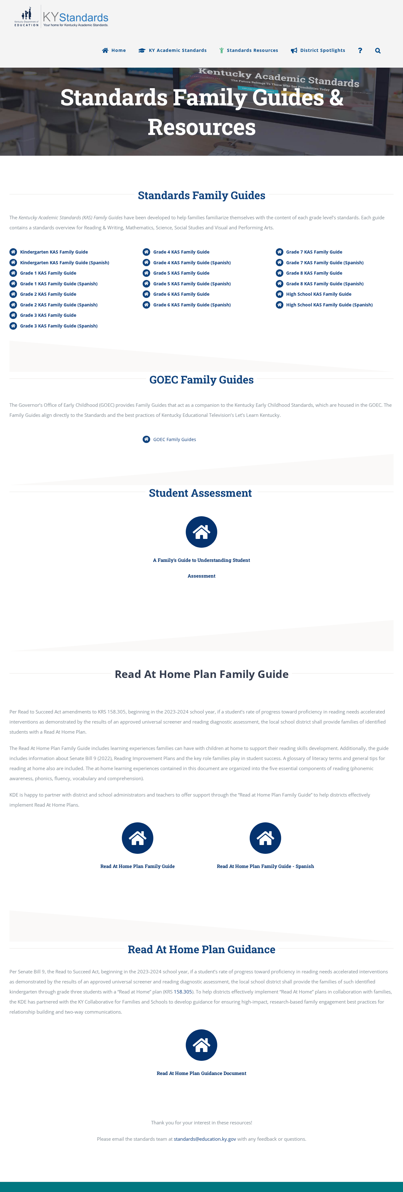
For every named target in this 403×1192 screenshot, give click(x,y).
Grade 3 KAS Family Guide (48, 315)
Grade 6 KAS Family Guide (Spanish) (192, 305)
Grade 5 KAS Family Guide (181, 273)
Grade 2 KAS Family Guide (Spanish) (59, 305)
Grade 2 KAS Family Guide (48, 294)
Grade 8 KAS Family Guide (314, 273)
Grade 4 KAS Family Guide (181, 252)
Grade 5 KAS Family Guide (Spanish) (192, 284)
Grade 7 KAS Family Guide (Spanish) (325, 263)
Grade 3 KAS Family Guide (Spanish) (59, 326)
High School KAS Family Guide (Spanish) (329, 305)
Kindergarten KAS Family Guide (54, 252)
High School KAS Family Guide (318, 294)
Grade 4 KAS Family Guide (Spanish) (192, 263)
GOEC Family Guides (174, 439)
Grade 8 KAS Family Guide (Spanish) (325, 284)
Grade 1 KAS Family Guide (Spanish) (59, 284)
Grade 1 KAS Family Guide (48, 273)
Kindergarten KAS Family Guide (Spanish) (64, 263)
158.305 (183, 991)
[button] (378, 50)
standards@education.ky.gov (205, 1139)
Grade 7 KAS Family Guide (314, 252)
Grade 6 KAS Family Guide (181, 294)
